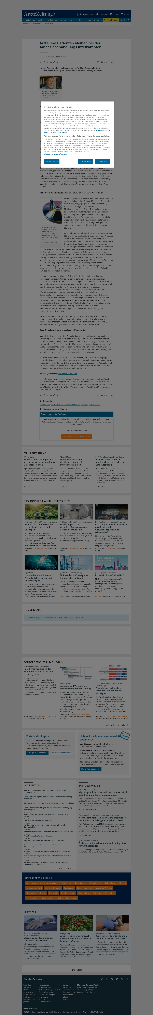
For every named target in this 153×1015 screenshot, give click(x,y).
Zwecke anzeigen (52, 162)
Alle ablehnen (86, 162)
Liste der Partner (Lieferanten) (55, 154)
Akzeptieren (102, 162)
